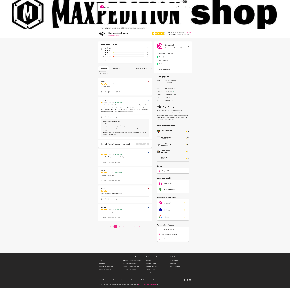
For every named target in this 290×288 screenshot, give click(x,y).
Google (165, 216)
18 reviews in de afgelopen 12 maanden (178, 34)
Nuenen (171, 85)
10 (186, 217)
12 (134, 226)
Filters (104, 73)
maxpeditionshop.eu (113, 35)
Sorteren (138, 68)
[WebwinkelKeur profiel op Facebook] (184, 279)
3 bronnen (188, 32)
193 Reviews (167, 203)
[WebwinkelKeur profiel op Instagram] (187, 279)
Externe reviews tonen (152, 266)
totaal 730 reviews (178, 33)
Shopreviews (103, 68)
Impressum (169, 280)
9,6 (186, 203)
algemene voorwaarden (150, 284)
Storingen (155, 280)
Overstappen (149, 272)
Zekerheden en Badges (105, 269)
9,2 (170, 33)
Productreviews (116, 68)
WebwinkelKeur (168, 202)
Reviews (148, 260)
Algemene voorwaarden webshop (132, 260)
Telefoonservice (127, 272)
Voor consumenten (104, 272)
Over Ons (121, 280)
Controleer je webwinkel (129, 269)
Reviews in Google (151, 263)
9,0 (186, 210)
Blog (132, 280)
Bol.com (166, 209)
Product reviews (150, 269)
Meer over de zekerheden (163, 69)
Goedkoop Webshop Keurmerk (131, 266)
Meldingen (102, 263)
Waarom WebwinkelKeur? (106, 266)
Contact (143, 280)
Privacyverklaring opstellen (130, 263)
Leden (100, 260)
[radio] (153, 33)
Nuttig (104, 92)
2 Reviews (166, 217)
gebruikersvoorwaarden (129, 60)
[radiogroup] (158, 33)
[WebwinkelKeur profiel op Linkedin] (190, 279)
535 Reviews (167, 210)
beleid (140, 284)
